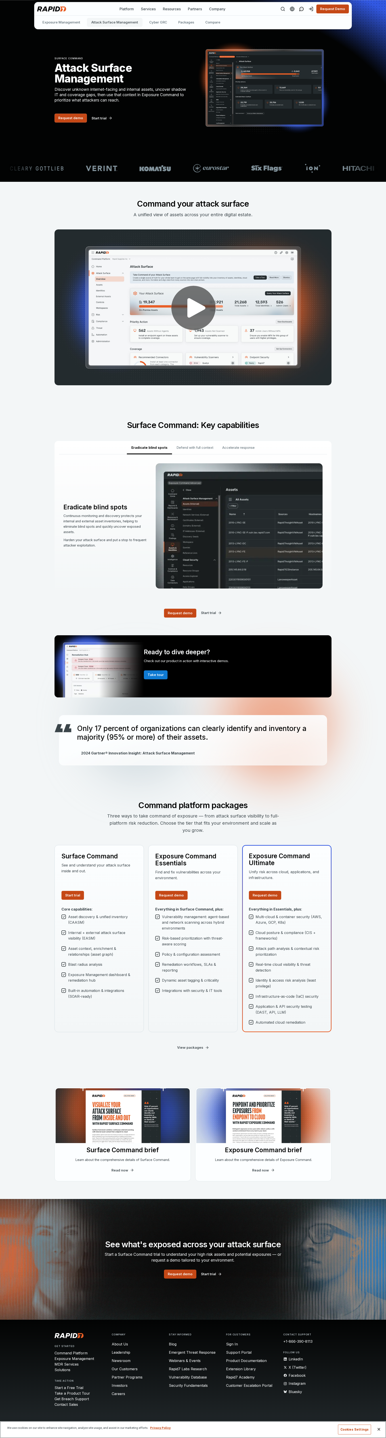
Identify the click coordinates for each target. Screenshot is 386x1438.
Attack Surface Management (114, 22)
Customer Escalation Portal (249, 1385)
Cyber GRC (158, 22)
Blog (172, 1344)
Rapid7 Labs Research (188, 1369)
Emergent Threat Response (192, 1352)
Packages (186, 22)
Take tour (156, 675)
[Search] (283, 9)
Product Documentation (246, 1360)
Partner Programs (127, 1377)
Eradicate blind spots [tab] (149, 447)
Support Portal (239, 1352)
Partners (195, 9)
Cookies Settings (354, 1429)
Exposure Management (61, 22)
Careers (118, 1393)
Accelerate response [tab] (238, 447)
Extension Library (241, 1369)
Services (148, 9)
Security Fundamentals (188, 1385)
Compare (212, 22)
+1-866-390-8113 (298, 1341)
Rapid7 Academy (240, 1377)
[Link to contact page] (302, 9)
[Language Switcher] (292, 9)
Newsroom (121, 1360)
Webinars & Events (185, 1360)
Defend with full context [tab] (194, 447)
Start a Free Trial (69, 1387)
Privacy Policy (160, 1428)
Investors (120, 1385)
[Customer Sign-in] (311, 9)
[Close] (379, 1429)
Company (217, 9)
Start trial (72, 895)
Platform (127, 9)
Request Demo (332, 9)
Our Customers (125, 1369)
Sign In (232, 1344)
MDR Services (67, 1364)
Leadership (121, 1352)
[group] (193, 168)
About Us (120, 1344)
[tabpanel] (193, 525)
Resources (172, 9)
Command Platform (71, 1353)
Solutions (62, 1370)
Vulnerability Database (188, 1377)
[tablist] (193, 447)
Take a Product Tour (72, 1393)
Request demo (70, 118)
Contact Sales (66, 1404)
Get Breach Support (72, 1399)
